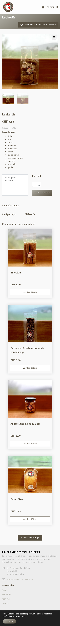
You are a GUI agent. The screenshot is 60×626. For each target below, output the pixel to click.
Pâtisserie (40, 24)
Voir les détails (30, 292)
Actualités (6, 594)
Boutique (29, 24)
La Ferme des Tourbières (21, 552)
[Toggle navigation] (26, 7)
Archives (6, 599)
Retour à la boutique (30, 537)
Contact (5, 603)
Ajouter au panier (42, 192)
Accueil (5, 590)
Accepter (9, 621)
